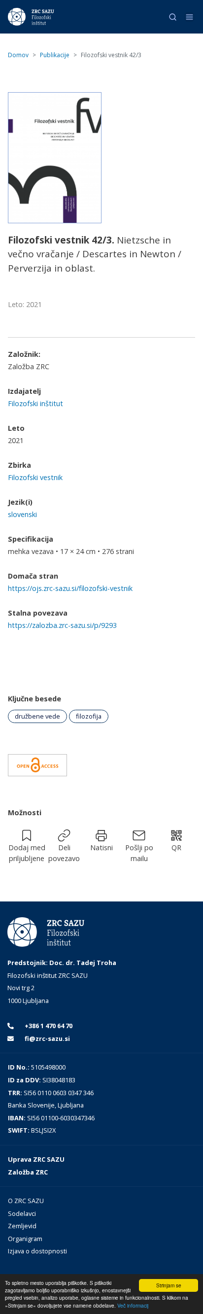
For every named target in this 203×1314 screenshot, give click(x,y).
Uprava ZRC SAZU (36, 1159)
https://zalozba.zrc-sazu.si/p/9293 (62, 625)
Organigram (25, 1238)
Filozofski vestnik (35, 477)
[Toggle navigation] (189, 17)
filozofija (89, 716)
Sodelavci (22, 1213)
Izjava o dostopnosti (37, 1250)
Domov (18, 55)
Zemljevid (22, 1225)
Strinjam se (168, 1285)
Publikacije (54, 55)
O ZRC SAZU (26, 1200)
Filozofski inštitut (35, 403)
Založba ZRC (28, 1172)
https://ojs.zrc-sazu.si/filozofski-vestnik (70, 588)
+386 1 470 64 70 (47, 1025)
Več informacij (132, 1305)
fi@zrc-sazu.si (46, 1038)
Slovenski (22, 514)
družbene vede (37, 716)
